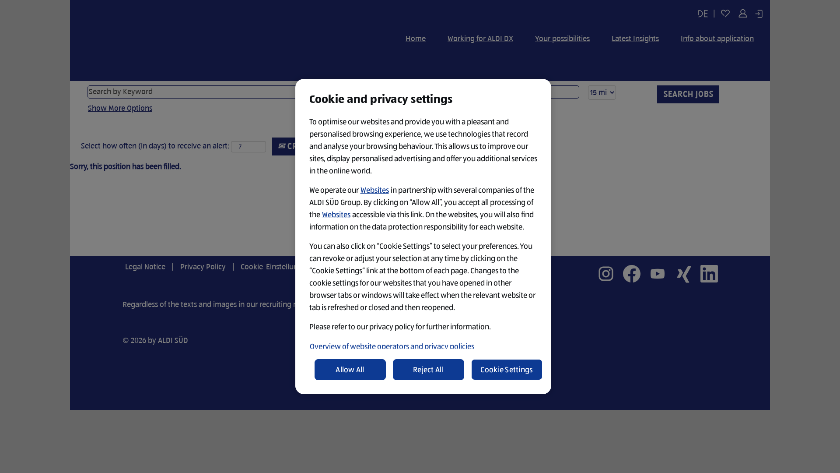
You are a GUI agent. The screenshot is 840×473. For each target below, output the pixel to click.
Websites (374, 190)
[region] (423, 236)
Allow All (350, 369)
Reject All (428, 369)
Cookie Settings (506, 369)
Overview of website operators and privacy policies (392, 346)
